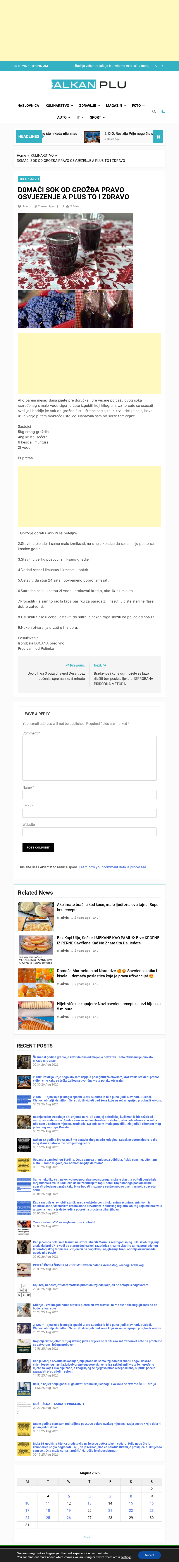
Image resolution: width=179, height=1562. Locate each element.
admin (26, 206)
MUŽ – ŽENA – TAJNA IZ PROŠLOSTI (58, 1404)
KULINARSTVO (57, 106)
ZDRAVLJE (87, 106)
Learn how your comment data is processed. (113, 867)
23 (152, 1510)
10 (27, 1503)
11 (48, 1503)
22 (131, 1510)
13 (89, 1503)
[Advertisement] (89, 30)
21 (110, 1510)
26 (69, 1518)
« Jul (87, 1536)
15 (131, 1503)
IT (78, 117)
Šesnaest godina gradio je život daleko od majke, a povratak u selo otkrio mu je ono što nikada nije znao (104, 66)
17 (27, 1510)
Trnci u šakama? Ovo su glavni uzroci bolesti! (64, 1222)
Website (28, 825)
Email (28, 806)
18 (48, 1510)
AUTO (62, 117)
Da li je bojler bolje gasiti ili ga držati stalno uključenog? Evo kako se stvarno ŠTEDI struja (94, 1384)
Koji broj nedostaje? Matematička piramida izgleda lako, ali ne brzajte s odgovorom (90, 1285)
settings (126, 1557)
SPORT (95, 117)
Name (28, 787)
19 (69, 1510)
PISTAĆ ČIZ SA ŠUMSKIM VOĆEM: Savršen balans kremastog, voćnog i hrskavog (88, 1265)
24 (27, 1518)
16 (152, 1503)
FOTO (136, 106)
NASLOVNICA (28, 106)
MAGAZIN (114, 106)
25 (48, 1518)
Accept (149, 1555)
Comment (31, 733)
